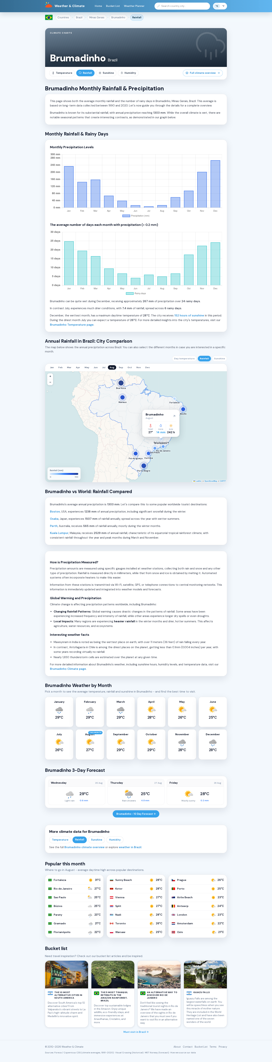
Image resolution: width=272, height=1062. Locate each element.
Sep (121, 367)
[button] (50, 376)
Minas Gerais (96, 17)
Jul (103, 367)
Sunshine (108, 72)
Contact (187, 1046)
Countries (63, 17)
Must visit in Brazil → (136, 1032)
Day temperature (184, 358)
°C (217, 6)
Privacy (223, 1046)
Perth (54, 526)
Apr (78, 367)
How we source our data (183, 1052)
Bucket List (113, 6)
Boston (55, 511)
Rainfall (136, 17)
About (177, 1046)
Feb (60, 367)
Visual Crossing (123, 1052)
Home (98, 6)
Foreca (58, 1052)
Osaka (54, 519)
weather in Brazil (130, 847)
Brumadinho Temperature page (72, 325)
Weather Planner (134, 6)
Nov (138, 367)
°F (223, 6)
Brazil (79, 17)
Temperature (64, 72)
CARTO (223, 481)
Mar (69, 367)
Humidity (130, 72)
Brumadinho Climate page (68, 669)
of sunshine (189, 315)
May (87, 367)
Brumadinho (118, 17)
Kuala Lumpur (59, 533)
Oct (129, 367)
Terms (213, 1046)
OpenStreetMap (210, 481)
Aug (112, 367)
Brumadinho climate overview (84, 847)
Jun (96, 367)
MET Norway (151, 1052)
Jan (52, 367)
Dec (147, 367)
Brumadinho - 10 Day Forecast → (136, 813)
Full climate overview (203, 72)
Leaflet (198, 481)
